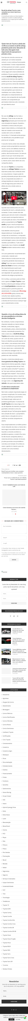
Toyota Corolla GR (8, 927)
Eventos (5, 770)
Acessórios (6, 694)
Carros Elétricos (7, 713)
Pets (4, 841)
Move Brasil (6, 826)
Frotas (5, 777)
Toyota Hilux (7, 943)
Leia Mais (17, 1019)
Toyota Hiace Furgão (9, 939)
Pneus (4, 849)
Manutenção (6, 822)
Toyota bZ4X (7, 909)
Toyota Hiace (7, 935)
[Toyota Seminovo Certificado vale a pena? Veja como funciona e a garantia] (6, 641)
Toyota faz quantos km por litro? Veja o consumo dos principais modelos (19, 670)
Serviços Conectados (9, 879)
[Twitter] (14, 616)
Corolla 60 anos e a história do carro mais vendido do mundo (18, 630)
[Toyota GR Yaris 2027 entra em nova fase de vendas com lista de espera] (6, 680)
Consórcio (6, 747)
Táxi (4, 894)
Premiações (6, 856)
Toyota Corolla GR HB (9, 931)
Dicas (4, 758)
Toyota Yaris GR (7, 961)
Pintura (5, 845)
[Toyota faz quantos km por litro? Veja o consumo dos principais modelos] (6, 671)
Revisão (5, 864)
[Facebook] (10, 616)
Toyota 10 (6, 905)
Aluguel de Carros (8, 702)
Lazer (4, 818)
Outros (5, 830)
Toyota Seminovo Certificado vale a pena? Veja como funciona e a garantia (18, 641)
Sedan (5, 867)
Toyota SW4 (6, 950)
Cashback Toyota (8, 732)
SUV (4, 890)
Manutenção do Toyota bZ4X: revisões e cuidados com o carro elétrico (19, 660)
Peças (4, 837)
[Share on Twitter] (14, 465)
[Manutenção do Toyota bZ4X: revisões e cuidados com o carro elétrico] (6, 661)
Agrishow (5, 698)
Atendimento (7, 706)
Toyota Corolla (7, 916)
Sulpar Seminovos (8, 882)
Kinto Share (6, 815)
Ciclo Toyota (6, 740)
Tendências (6, 901)
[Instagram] (17, 616)
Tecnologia (6, 897)
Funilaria (5, 781)
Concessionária (7, 743)
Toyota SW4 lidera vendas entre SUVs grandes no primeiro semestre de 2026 (19, 651)
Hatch (4, 803)
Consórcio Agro (7, 751)
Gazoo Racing (7, 792)
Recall (4, 860)
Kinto (4, 811)
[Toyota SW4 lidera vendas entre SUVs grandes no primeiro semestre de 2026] (6, 652)
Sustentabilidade (8, 886)
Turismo (5, 965)
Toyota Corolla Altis (9, 920)
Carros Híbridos (8, 721)
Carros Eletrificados (9, 717)
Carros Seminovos (8, 728)
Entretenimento (7, 766)
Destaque (6, 755)
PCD (4, 833)
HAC (4, 800)
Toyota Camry (7, 912)
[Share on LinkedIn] (16, 465)
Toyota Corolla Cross (9, 924)
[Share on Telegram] (19, 465)
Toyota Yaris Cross (8, 958)
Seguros (5, 875)
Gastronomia (7, 788)
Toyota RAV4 (7, 946)
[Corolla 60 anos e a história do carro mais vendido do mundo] (6, 631)
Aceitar (11, 1019)
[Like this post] (10, 465)
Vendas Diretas (7, 969)
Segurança (6, 871)
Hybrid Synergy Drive (9, 807)
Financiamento (7, 773)
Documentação (7, 762)
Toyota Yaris (6, 954)
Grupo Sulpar (7, 796)
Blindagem (6, 709)
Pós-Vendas (6, 852)
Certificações (6, 736)
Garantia (5, 785)
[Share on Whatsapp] (18, 465)
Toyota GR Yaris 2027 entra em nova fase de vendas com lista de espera (19, 679)
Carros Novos (7, 725)
